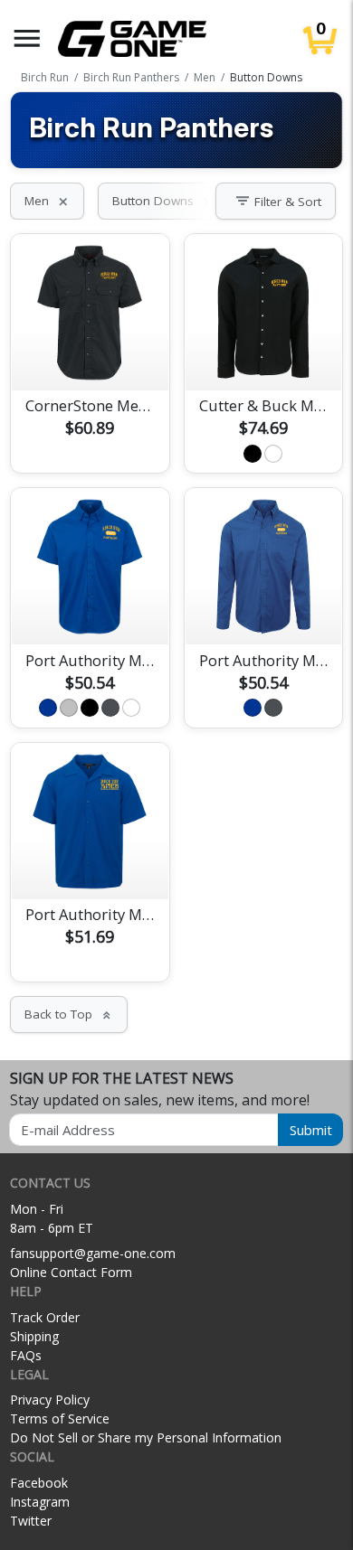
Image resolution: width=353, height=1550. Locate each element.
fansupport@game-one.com (93, 1253)
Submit (311, 1130)
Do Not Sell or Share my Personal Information (145, 1437)
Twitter (31, 1520)
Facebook (39, 1482)
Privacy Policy (50, 1399)
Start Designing (90, 355)
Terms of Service (60, 1418)
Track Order (45, 1317)
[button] (27, 38)
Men (47, 201)
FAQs (26, 1355)
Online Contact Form (71, 1272)
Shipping (34, 1336)
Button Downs (163, 201)
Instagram (40, 1501)
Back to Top (68, 1014)
